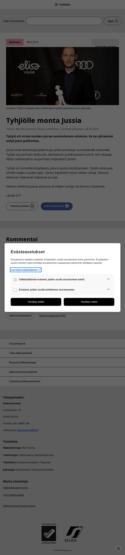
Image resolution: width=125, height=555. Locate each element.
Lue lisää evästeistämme (24, 269)
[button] (108, 279)
